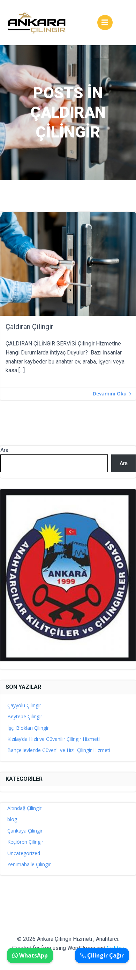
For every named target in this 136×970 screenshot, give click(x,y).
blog (12, 819)
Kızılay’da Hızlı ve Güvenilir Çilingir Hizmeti (53, 739)
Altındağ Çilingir (24, 808)
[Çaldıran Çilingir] (68, 263)
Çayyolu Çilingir (24, 705)
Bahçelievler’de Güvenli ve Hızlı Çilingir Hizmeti (58, 750)
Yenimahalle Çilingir (29, 864)
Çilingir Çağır (105, 955)
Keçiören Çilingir (25, 841)
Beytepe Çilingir (24, 716)
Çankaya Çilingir (25, 830)
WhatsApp (33, 955)
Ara (4, 450)
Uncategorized (23, 853)
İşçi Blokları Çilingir (28, 728)
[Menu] (105, 22)
